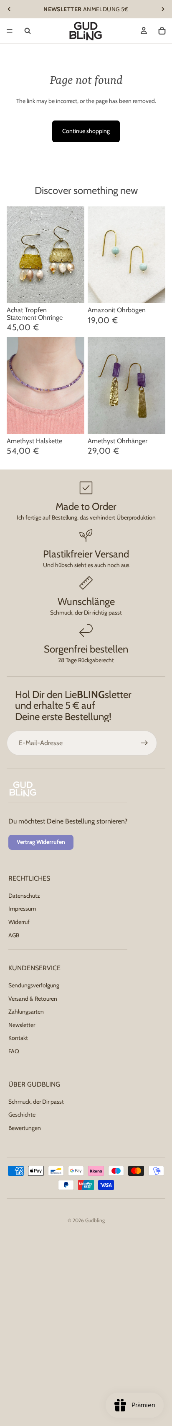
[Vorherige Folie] (9, 9)
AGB (13, 935)
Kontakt (18, 1038)
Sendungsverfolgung (33, 985)
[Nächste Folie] (163, 9)
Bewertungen (24, 1128)
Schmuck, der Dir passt (36, 1101)
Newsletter (21, 1025)
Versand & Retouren (32, 998)
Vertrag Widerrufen (41, 842)
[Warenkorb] (162, 31)
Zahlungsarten (26, 1011)
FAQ (13, 1051)
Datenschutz (24, 895)
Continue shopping (86, 131)
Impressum (22, 908)
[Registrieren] (144, 743)
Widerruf (19, 922)
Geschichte (21, 1114)
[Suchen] (27, 31)
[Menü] (9, 30)
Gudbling (95, 1220)
